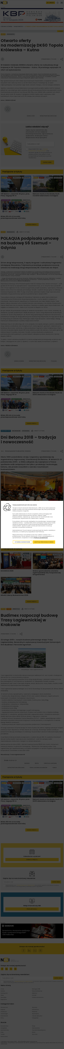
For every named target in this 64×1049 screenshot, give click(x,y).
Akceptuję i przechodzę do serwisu (44, 542)
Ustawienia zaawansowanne (22, 542)
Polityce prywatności (41, 537)
